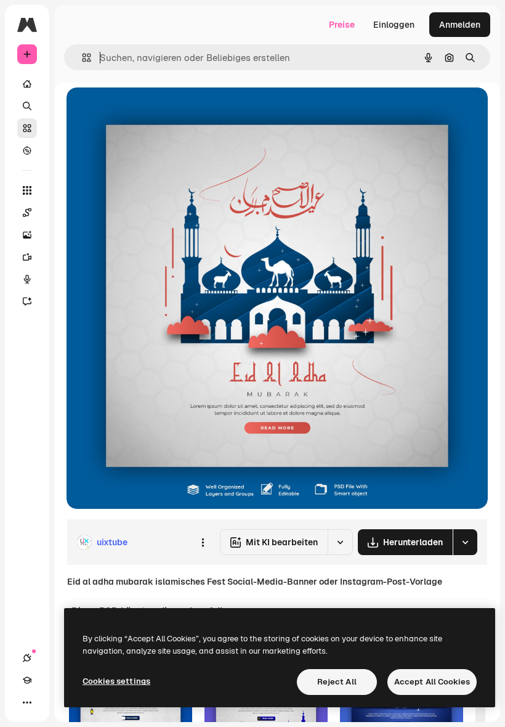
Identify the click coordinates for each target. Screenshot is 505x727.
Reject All (337, 681)
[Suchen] (27, 106)
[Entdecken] (27, 150)
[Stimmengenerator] (27, 279)
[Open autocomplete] (82, 57)
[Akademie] (27, 680)
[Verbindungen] (27, 658)
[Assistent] (27, 301)
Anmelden (459, 24)
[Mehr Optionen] (202, 542)
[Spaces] (27, 212)
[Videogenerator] (27, 257)
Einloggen (393, 24)
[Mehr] (27, 702)
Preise (342, 24)
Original (145, 110)
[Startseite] (27, 84)
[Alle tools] (27, 190)
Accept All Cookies (432, 681)
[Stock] (27, 128)
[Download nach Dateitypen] (465, 542)
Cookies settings (116, 681)
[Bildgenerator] (27, 235)
